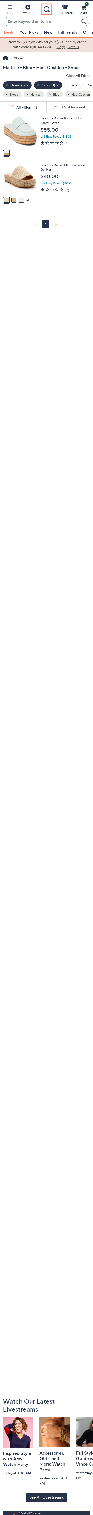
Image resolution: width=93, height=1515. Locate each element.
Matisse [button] (35, 94)
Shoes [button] (13, 94)
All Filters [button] (26, 107)
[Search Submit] (84, 21)
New (48, 32)
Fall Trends (67, 32)
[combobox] (41, 21)
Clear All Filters (78, 75)
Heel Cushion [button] (80, 94)
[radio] (6, 153)
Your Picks (29, 32)
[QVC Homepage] (5, 58)
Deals (9, 32)
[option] (46, 44)
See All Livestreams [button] (46, 1497)
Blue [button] (56, 94)
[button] (9, 10)
